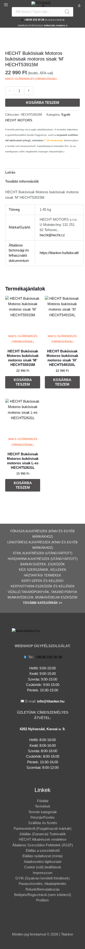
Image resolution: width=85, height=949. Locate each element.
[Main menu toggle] (6, 4)
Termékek (42, 806)
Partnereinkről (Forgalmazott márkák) (43, 828)
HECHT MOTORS (18, 120)
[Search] (67, 12)
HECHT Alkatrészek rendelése (42, 839)
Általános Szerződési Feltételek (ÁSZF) (42, 845)
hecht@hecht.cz (52, 235)
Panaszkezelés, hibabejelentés (42, 884)
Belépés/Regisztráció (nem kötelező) (42, 895)
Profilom (42, 900)
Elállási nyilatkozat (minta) (42, 856)
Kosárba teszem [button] (23, 382)
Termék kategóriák (42, 812)
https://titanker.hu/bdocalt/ (59, 253)
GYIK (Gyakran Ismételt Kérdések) (42, 878)
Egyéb (65, 114)
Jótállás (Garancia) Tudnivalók (42, 834)
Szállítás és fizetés (42, 823)
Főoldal (42, 801)
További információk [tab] (22, 181)
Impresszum (42, 873)
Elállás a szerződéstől (43, 850)
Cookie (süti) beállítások (42, 867)
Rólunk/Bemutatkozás (43, 889)
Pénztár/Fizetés (42, 817)
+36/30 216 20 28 (34, 19)
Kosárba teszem (42, 103)
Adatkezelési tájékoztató (42, 862)
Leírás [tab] (10, 172)
